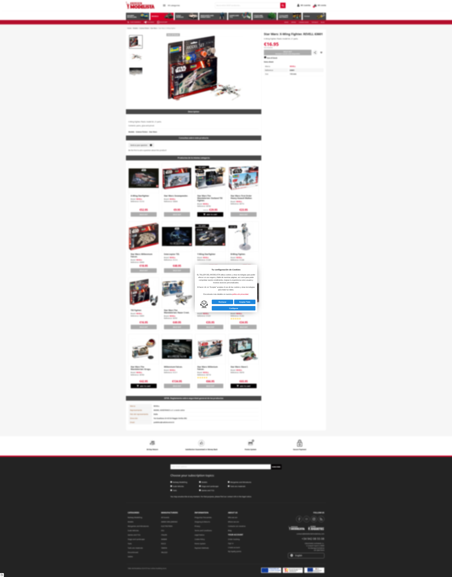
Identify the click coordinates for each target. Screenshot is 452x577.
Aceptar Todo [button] (244, 302)
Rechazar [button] (222, 302)
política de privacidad (240, 294)
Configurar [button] (233, 308)
